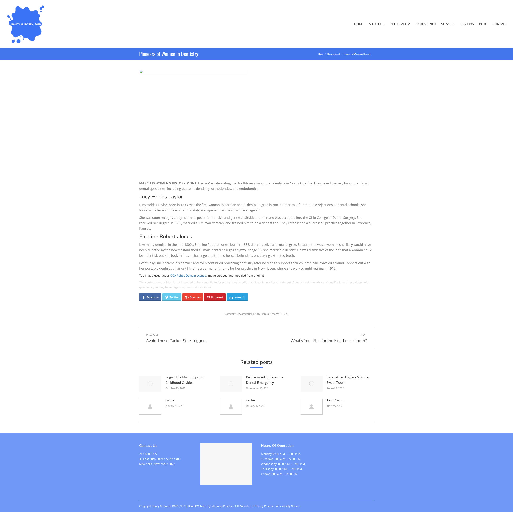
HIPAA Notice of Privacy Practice (254, 506)
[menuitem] (359, 24)
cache (169, 400)
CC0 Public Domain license (188, 276)
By (263, 314)
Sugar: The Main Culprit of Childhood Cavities (184, 380)
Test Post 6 (335, 400)
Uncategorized (245, 314)
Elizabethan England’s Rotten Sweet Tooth (349, 380)
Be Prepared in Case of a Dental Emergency (264, 380)
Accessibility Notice (287, 506)
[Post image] (150, 384)
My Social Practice (222, 506)
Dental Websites (197, 506)
